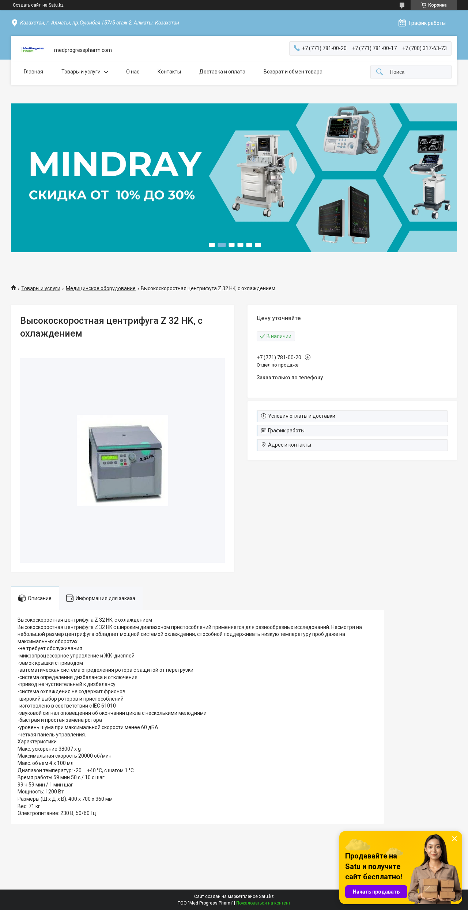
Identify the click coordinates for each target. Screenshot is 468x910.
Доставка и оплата (222, 72)
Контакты (169, 72)
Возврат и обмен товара (293, 72)
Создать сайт (27, 5)
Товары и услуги (81, 72)
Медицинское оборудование (101, 288)
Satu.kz (266, 896)
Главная (33, 72)
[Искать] (379, 72)
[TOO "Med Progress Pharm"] (32, 50)
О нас (132, 72)
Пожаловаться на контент (263, 903)
